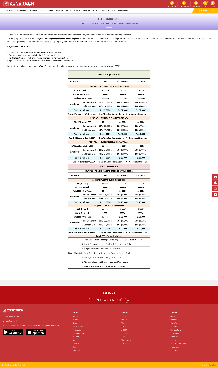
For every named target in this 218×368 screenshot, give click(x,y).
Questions (76, 350)
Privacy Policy (175, 347)
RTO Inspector (126, 340)
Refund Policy (175, 350)
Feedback (173, 320)
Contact (76, 337)
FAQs (74, 340)
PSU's (123, 323)
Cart (206, 4)
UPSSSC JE (125, 330)
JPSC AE (124, 344)
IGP (113, 10)
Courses (49, 10)
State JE (124, 320)
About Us (8, 10)
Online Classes (184, 6)
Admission (104, 10)
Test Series (196, 6)
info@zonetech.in (12, 321)
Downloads (77, 330)
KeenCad (212, 365)
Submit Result (175, 323)
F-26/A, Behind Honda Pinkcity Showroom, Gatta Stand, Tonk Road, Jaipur (32, 326)
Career (75, 320)
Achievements (78, 326)
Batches (173, 340)
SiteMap (76, 344)
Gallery (75, 347)
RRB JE (77, 10)
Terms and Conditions (178, 344)
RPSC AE (86, 10)
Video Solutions (175, 330)
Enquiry (172, 316)
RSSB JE (59, 10)
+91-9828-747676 (206, 11)
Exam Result (123, 10)
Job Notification (78, 333)
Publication (172, 6)
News (75, 323)
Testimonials (174, 333)
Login (213, 6)
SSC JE (68, 10)
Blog (95, 10)
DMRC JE (124, 333)
